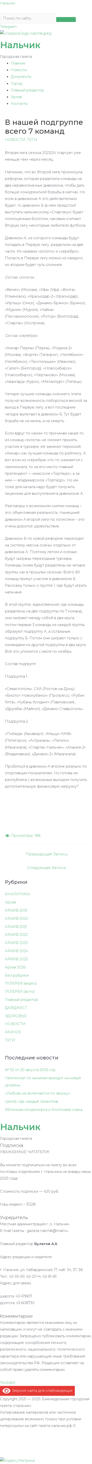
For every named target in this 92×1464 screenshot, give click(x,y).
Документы (21, 76)
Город (16, 83)
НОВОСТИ (15, 139)
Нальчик (7, 3)
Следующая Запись (46, 867)
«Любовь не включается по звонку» (37, 1093)
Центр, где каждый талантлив (31, 1101)
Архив (16, 97)
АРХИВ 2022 (16, 934)
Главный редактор (27, 90)
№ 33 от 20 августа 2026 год (30, 1070)
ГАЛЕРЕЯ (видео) (21, 983)
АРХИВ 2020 (16, 918)
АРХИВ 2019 (16, 910)
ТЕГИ (32, 139)
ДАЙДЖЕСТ (16, 1008)
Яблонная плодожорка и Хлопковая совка (43, 1109)
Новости (19, 70)
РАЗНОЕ (13, 1032)
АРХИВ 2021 (16, 927)
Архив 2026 (15, 967)
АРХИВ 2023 (16, 943)
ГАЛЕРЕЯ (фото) (20, 991)
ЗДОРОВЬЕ (16, 1016)
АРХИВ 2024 (16, 951)
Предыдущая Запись (46, 854)
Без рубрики (17, 975)
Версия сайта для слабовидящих (41, 1390)
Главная (18, 63)
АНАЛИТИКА (17, 894)
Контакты (19, 103)
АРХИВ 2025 (16, 959)
